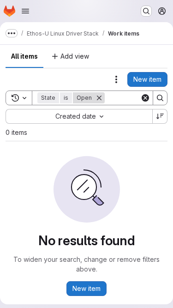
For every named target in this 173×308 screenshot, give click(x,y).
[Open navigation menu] (25, 11)
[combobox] (79, 116)
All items (24, 56)
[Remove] (99, 97)
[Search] (160, 98)
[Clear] (145, 97)
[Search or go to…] (146, 11)
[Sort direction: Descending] (160, 116)
